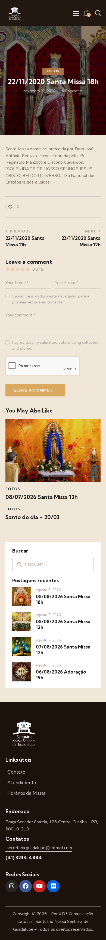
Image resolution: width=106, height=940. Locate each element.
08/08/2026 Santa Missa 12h (63, 624)
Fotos (53, 71)
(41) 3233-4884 (23, 857)
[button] (76, 13)
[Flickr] (53, 886)
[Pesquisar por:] (53, 564)
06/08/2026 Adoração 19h (61, 674)
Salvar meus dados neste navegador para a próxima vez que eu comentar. (50, 299)
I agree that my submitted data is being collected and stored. (55, 345)
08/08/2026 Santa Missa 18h (63, 599)
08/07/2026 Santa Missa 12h (41, 497)
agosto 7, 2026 (48, 640)
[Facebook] (25, 886)
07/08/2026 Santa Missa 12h (63, 649)
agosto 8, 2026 (48, 590)
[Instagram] (11, 886)
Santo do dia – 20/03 (32, 517)
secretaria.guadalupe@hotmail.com (38, 848)
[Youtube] (39, 886)
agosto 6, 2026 (48, 665)
